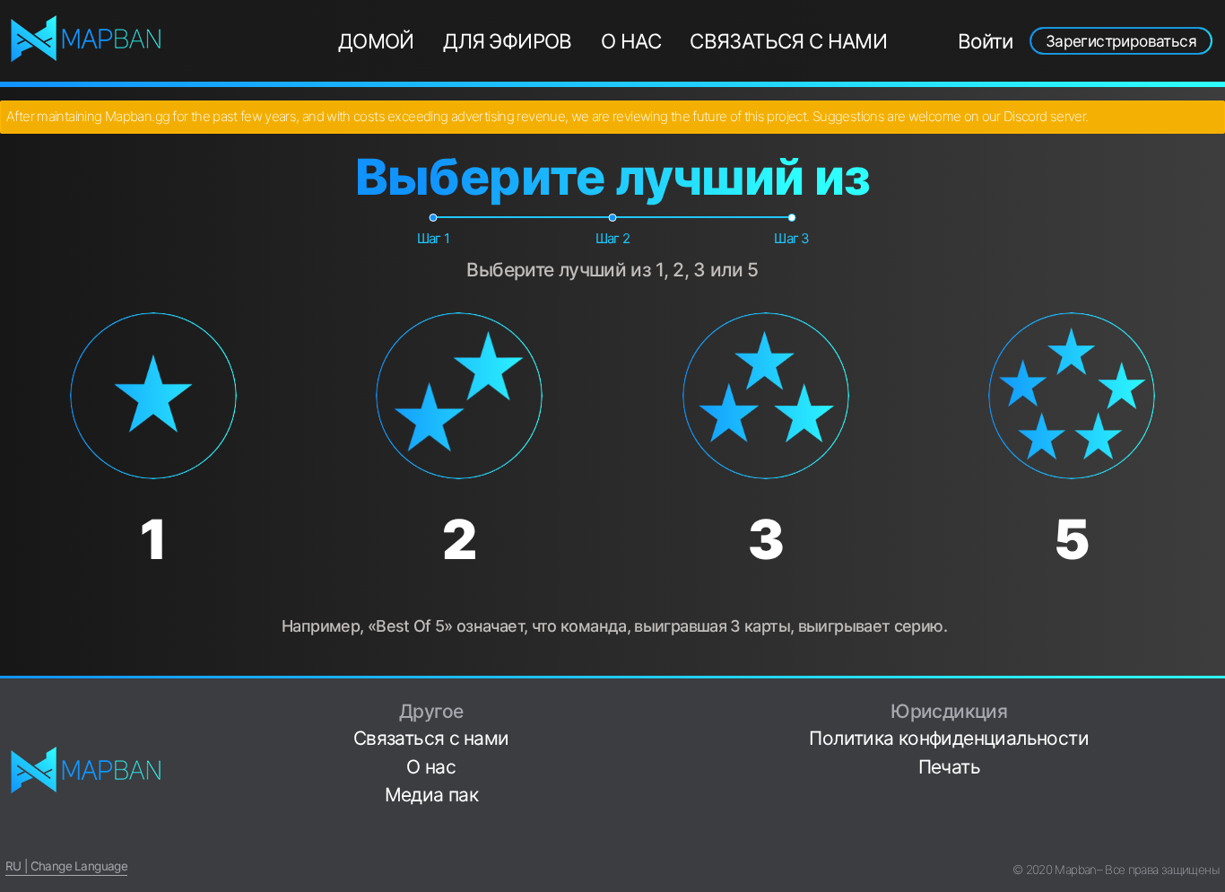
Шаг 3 (792, 238)
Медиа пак (431, 794)
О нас (631, 41)
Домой (376, 41)
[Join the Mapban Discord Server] (1212, 843)
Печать (949, 767)
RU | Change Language (66, 866)
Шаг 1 (433, 238)
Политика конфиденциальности (949, 738)
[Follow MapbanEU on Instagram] (1212, 759)
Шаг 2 (612, 238)
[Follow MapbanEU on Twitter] (1212, 730)
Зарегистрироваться (1121, 40)
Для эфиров (507, 41)
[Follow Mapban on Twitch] (1212, 786)
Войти (985, 41)
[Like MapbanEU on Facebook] (1212, 702)
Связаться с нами (788, 41)
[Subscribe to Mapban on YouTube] (1212, 814)
